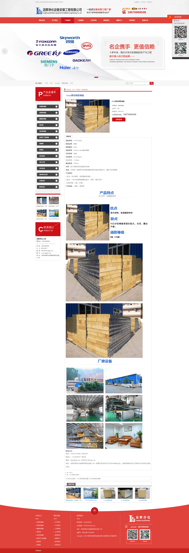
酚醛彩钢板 (65, 83)
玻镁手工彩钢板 (41, 538)
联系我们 (149, 2)
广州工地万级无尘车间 (77, 500)
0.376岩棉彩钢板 (111, 500)
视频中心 (58, 538)
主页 (73, 89)
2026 (46, 83)
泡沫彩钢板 (40, 535)
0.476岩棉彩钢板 (146, 500)
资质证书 (58, 545)
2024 (71, 83)
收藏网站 (136, 2)
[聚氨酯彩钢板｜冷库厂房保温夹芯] (42, 200)
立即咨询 (119, 119)
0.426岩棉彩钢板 (129, 500)
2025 (51, 83)
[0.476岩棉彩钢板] (146, 492)
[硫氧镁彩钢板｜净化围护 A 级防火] (42, 213)
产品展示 (78, 89)
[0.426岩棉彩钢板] (129, 492)
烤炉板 (39, 532)
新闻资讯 (58, 535)
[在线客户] (169, 17)
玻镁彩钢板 (40, 525)
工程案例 (58, 528)
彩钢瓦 (39, 545)
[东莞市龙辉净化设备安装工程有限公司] (139, 518)
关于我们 (143, 2)
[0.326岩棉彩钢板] (94, 492)
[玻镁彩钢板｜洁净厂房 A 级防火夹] (54, 200)
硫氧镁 (39, 541)
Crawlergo (57, 83)
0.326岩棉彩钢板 (94, 500)
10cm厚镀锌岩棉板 (74, 474)
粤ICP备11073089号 (88, 532)
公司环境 (58, 532)
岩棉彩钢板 (85, 89)
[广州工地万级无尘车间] (54, 213)
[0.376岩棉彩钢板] (112, 492)
